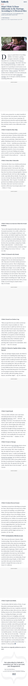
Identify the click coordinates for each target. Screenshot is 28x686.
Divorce (9, 55)
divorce (21, 61)
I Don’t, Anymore (13, 71)
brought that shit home (7, 418)
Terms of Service (18, 671)
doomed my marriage (6, 457)
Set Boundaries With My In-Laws (14, 535)
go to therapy (15, 445)
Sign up (14, 674)
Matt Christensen (5, 17)
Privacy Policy (23, 671)
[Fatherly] (5, 2)
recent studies (11, 63)
